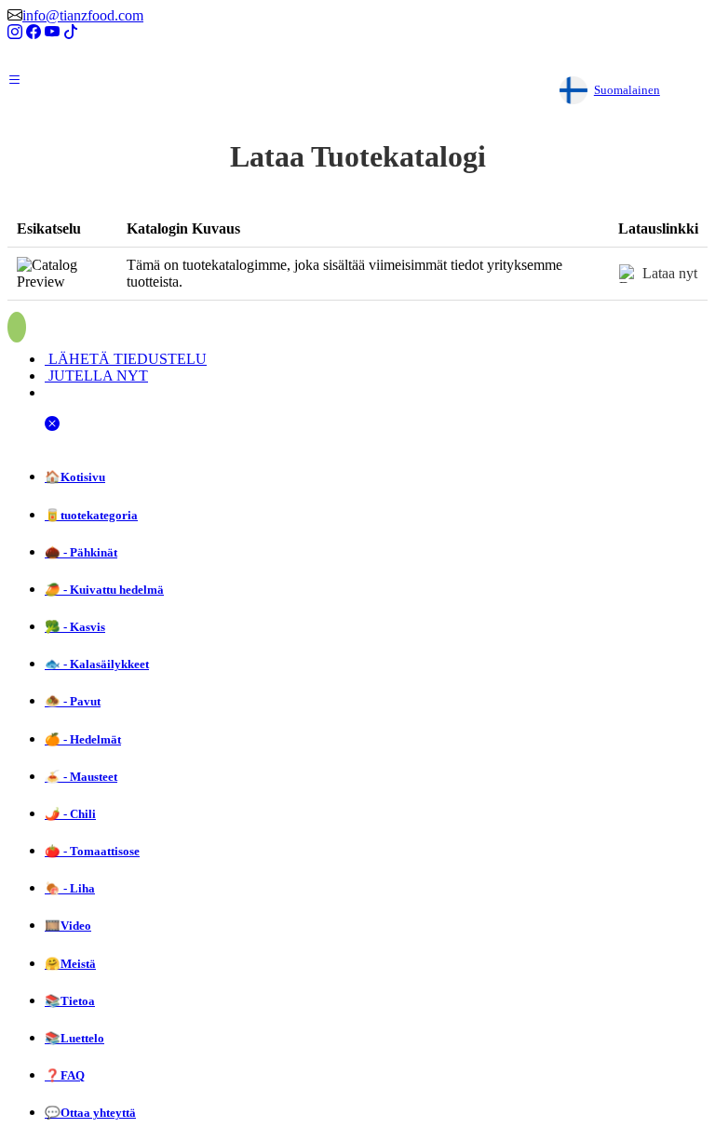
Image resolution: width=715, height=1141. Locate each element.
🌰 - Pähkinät (81, 552)
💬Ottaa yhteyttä (90, 1113)
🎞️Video (68, 926)
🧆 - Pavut (73, 701)
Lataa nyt (669, 273)
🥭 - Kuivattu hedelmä (104, 590)
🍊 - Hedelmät (83, 739)
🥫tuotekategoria (91, 515)
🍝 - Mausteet (81, 777)
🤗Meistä (70, 964)
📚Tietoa (70, 1001)
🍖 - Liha (70, 888)
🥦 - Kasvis (75, 627)
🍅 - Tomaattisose (92, 851)
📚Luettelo (74, 1038)
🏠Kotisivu (75, 477)
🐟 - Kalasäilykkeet (97, 664)
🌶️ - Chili (70, 814)
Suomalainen (627, 90)
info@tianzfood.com (82, 15)
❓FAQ (65, 1075)
